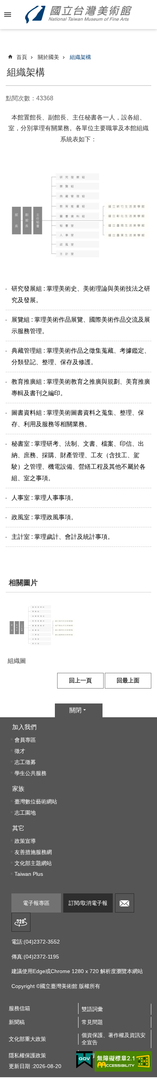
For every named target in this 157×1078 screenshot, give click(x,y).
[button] (42, 625)
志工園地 (25, 813)
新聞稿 (17, 1022)
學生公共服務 (30, 773)
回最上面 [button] (128, 680)
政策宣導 (25, 841)
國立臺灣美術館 (78, 14)
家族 (18, 788)
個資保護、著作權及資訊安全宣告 (114, 1038)
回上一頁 (80, 680)
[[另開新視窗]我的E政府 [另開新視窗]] (84, 1060)
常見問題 (92, 1022)
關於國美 (48, 57)
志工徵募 (25, 762)
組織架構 (80, 57)
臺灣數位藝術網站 (35, 801)
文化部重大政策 (27, 1039)
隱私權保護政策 (27, 1055)
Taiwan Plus (28, 874)
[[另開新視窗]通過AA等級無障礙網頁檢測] (123, 1061)
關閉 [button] (75, 710)
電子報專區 (36, 903)
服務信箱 (124, 903)
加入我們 (24, 727)
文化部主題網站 (33, 863)
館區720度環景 (20, 922)
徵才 (19, 751)
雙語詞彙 (92, 1009)
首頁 (21, 57)
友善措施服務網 (33, 852)
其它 (18, 828)
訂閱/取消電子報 (88, 903)
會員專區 (25, 740)
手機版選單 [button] (7, 14)
